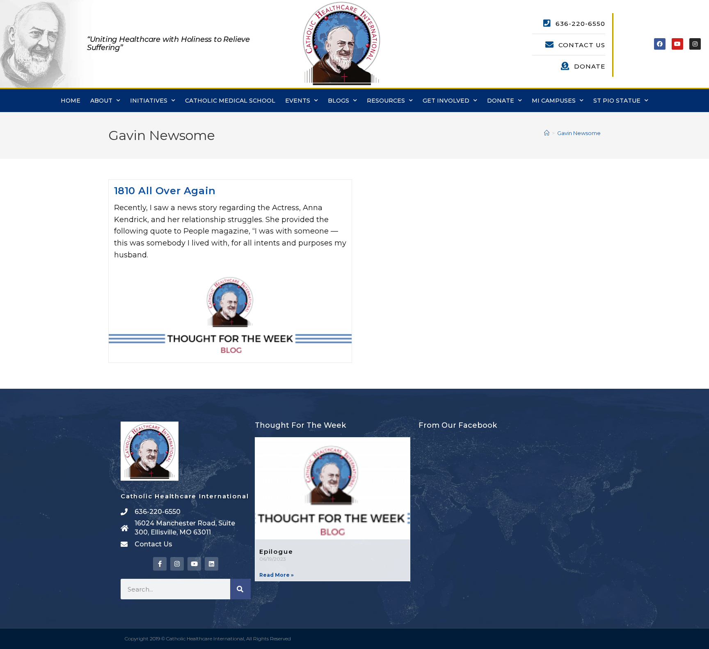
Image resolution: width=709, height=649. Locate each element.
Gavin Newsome (579, 133)
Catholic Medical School (230, 100)
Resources (386, 100)
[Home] (546, 133)
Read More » (276, 575)
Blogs (338, 100)
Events (297, 100)
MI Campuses (554, 100)
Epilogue (276, 551)
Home (70, 100)
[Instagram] (695, 44)
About (101, 100)
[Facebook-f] (160, 564)
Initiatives (148, 100)
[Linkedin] (211, 564)
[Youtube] (677, 44)
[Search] (240, 589)
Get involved (446, 100)
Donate (500, 100)
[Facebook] (660, 44)
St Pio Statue (616, 100)
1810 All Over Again (165, 191)
